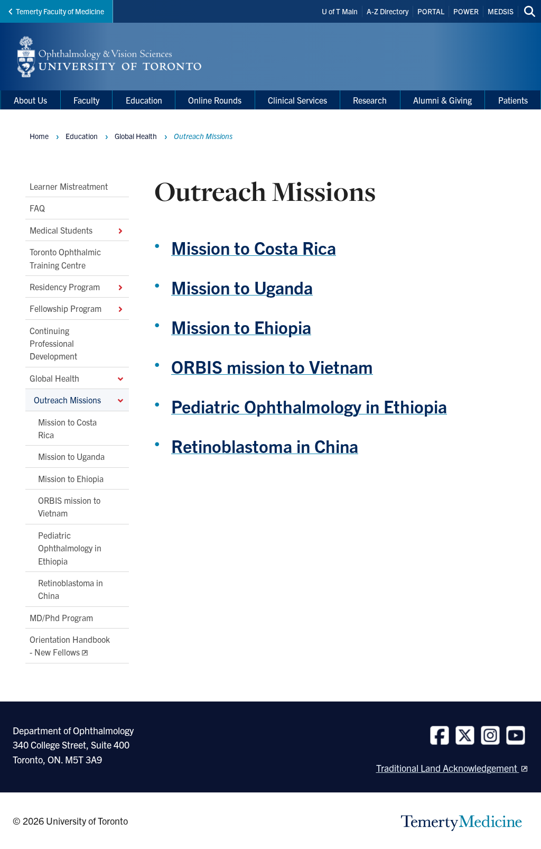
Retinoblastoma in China (70, 589)
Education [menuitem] (144, 100)
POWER (466, 11)
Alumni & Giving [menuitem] (442, 100)
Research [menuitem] (370, 100)
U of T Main (340, 11)
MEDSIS (501, 11)
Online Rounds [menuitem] (214, 100)
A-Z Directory (387, 11)
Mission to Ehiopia (71, 478)
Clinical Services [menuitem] (297, 100)
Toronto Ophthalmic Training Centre (65, 258)
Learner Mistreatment (69, 186)
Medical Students (61, 230)
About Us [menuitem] (30, 100)
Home (39, 136)
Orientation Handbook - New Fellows (70, 645)
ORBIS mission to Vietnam (69, 506)
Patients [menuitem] (513, 100)
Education (82, 136)
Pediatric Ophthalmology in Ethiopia (69, 548)
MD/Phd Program (61, 617)
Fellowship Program (65, 308)
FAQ (37, 207)
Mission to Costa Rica (67, 427)
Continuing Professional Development (53, 343)
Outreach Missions (67, 399)
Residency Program (65, 286)
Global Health (54, 378)
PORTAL (430, 11)
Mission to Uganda (71, 456)
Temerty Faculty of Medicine (60, 11)
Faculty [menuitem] (86, 100)
